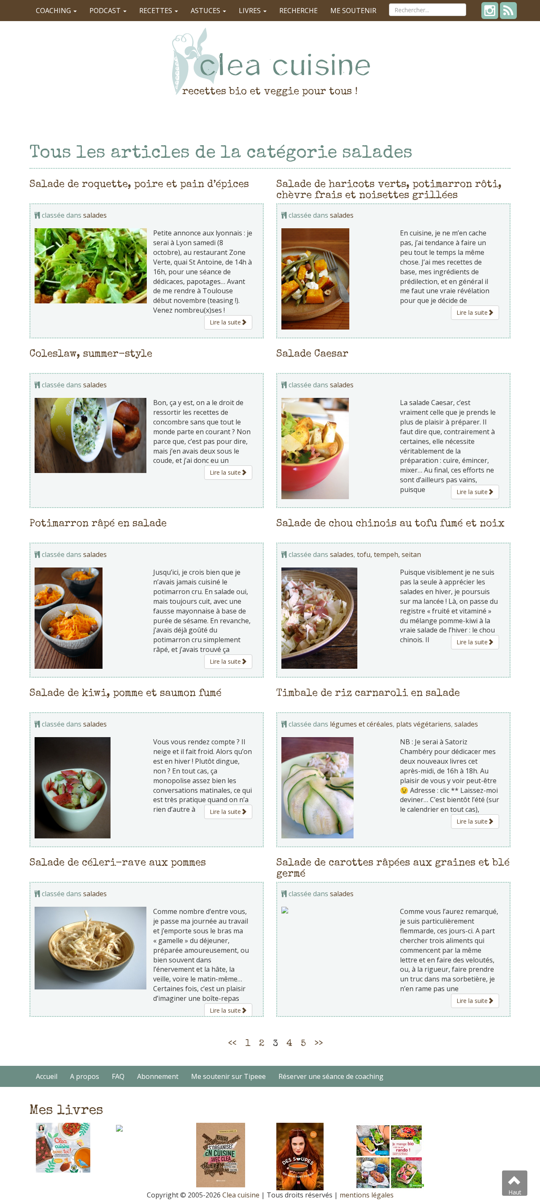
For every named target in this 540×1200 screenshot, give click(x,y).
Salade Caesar (312, 354)
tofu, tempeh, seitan (389, 554)
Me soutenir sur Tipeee (228, 1076)
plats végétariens (423, 724)
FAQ (118, 1076)
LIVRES (250, 10)
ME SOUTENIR (353, 10)
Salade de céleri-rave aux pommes (118, 863)
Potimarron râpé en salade (98, 524)
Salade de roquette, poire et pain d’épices (139, 185)
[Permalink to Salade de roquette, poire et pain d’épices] (91, 265)
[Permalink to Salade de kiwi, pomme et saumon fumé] (91, 787)
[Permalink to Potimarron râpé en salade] (91, 618)
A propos (84, 1076)
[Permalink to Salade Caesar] (337, 448)
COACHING (54, 10)
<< (232, 1044)
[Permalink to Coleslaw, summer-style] (91, 435)
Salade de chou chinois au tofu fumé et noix (390, 524)
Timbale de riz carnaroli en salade (368, 694)
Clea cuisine (240, 1195)
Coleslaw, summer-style (91, 354)
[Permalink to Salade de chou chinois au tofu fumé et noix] (337, 618)
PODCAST (105, 10)
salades (95, 215)
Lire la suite (225, 322)
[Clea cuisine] (270, 61)
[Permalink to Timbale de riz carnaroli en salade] (337, 787)
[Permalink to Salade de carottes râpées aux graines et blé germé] (337, 910)
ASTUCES (206, 10)
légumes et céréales (361, 724)
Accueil (46, 1076)
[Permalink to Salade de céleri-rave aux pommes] (91, 948)
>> (318, 1044)
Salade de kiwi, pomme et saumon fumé (125, 694)
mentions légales (367, 1195)
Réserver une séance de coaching (330, 1076)
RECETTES (156, 10)
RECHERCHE (298, 10)
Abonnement (157, 1076)
